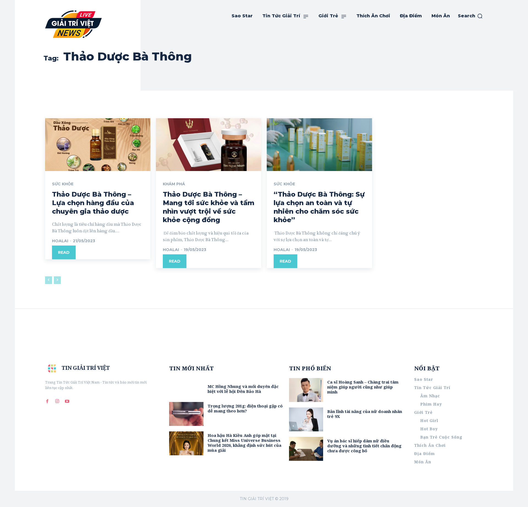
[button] (470, 16)
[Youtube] (67, 401)
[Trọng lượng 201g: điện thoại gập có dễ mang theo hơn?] (186, 414)
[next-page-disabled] (57, 280)
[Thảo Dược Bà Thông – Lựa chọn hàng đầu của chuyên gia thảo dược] (97, 144)
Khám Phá (174, 184)
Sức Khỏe (62, 184)
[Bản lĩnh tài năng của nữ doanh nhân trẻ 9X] (306, 419)
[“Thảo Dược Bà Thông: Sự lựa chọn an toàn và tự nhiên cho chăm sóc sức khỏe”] (319, 144)
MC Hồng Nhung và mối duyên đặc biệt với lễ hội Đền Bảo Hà (243, 389)
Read (64, 252)
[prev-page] (48, 280)
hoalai (60, 240)
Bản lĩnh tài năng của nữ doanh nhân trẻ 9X (364, 414)
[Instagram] (57, 401)
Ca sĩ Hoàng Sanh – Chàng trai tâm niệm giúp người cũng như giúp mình (362, 387)
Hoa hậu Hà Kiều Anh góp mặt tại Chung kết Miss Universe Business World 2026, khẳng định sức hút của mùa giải (244, 442)
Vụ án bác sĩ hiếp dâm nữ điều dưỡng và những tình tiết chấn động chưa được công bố (364, 445)
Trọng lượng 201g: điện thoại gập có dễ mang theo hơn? (245, 408)
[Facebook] (47, 401)
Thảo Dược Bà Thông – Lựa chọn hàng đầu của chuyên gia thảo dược (93, 202)
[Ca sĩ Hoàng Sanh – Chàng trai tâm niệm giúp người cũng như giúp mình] (306, 390)
